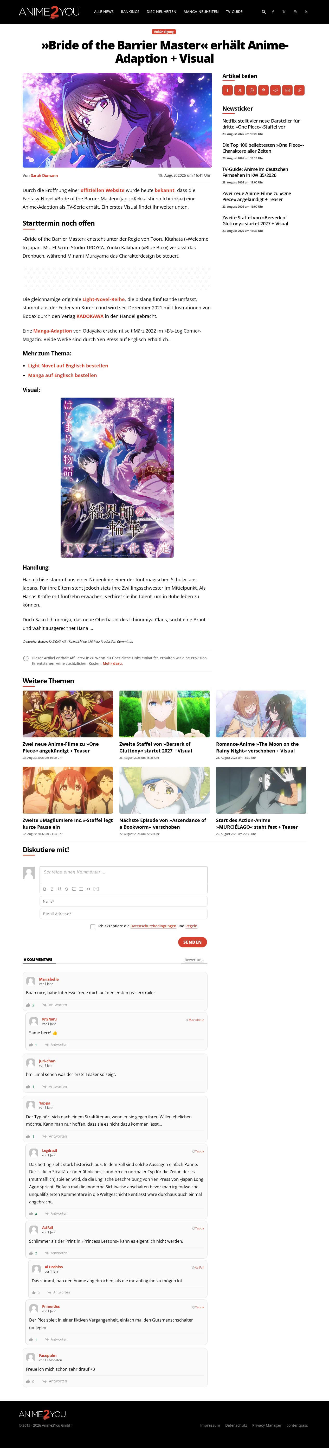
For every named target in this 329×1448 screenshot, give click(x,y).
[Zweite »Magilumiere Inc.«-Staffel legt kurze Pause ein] (68, 790)
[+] (96, 889)
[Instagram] (295, 12)
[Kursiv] (52, 889)
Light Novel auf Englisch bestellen (68, 365)
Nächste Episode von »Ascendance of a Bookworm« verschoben (162, 823)
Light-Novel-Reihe (103, 299)
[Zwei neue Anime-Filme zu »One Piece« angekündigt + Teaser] (68, 714)
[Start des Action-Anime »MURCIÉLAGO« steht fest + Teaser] (261, 790)
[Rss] (306, 12)
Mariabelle (196, 1020)
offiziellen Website (103, 190)
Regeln (191, 925)
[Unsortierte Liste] (81, 889)
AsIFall (199, 1267)
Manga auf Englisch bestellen (62, 375)
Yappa (199, 1151)
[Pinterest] (263, 90)
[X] (239, 90)
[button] (264, 11)
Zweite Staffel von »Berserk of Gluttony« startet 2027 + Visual (255, 220)
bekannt (165, 190)
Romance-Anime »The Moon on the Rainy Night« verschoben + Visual (257, 747)
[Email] (287, 90)
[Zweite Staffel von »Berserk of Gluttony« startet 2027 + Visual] (164, 714)
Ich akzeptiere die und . (148, 925)
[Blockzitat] (88, 889)
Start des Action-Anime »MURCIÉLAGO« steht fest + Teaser (257, 823)
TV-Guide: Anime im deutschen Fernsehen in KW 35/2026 (255, 172)
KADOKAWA (90, 316)
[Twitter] (284, 12)
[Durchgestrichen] (66, 889)
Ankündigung (164, 31)
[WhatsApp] (251, 90)
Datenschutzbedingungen (153, 925)
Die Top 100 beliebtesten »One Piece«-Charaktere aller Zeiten (263, 148)
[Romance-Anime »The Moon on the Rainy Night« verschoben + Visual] (261, 714)
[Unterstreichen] (59, 889)
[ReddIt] (275, 90)
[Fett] (44, 889)
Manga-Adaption (52, 331)
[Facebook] (273, 12)
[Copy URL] (299, 90)
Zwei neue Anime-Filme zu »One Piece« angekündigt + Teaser (256, 196)
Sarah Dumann (44, 175)
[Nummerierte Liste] (74, 889)
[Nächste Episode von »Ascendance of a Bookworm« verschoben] (164, 790)
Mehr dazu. (113, 663)
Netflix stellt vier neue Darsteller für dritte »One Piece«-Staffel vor (261, 124)
